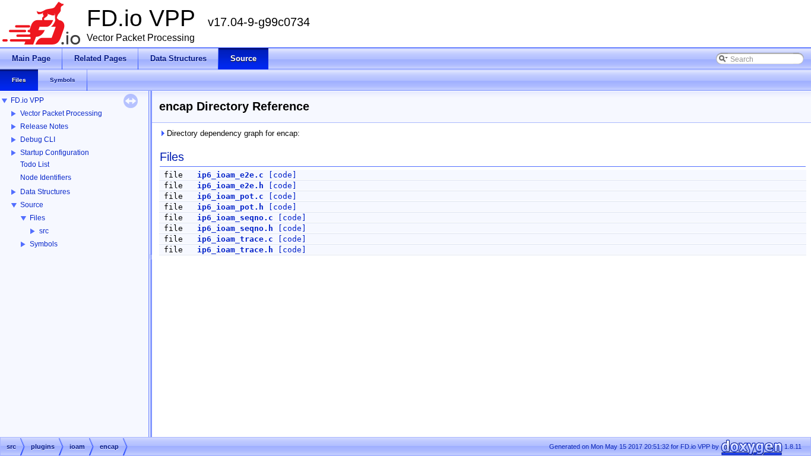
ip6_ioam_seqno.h (235, 228)
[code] (282, 174)
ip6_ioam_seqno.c (235, 217)
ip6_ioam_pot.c (230, 196)
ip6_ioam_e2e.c (230, 174)
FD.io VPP (27, 100)
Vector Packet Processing (61, 113)
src (44, 231)
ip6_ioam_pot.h (230, 206)
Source (31, 205)
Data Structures (45, 192)
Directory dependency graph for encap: (232, 133)
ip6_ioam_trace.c (235, 239)
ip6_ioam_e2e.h (230, 185)
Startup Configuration (54, 152)
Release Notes (44, 126)
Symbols (44, 244)
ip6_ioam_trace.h (235, 249)
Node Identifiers (45, 177)
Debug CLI (37, 139)
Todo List (34, 164)
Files (37, 218)
